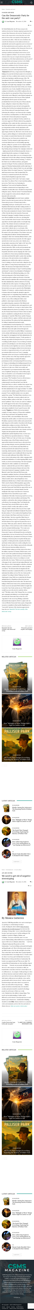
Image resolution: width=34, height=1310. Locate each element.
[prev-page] (3, 765)
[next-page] (6, 765)
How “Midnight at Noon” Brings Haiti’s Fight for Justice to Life (17, 724)
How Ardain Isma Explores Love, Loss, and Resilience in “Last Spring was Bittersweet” (21, 843)
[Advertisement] (15, 784)
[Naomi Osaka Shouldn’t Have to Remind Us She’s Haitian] (6, 854)
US (13, 851)
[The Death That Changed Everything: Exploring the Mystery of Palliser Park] (17, 745)
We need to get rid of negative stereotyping (26, 628)
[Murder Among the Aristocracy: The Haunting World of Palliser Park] (17, 676)
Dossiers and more (10, 9)
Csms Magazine (10, 21)
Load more (16, 861)
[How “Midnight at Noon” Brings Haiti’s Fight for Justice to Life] (17, 711)
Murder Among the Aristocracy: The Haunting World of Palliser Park (17, 690)
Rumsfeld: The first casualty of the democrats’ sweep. (9, 629)
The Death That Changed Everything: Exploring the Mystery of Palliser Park (17, 758)
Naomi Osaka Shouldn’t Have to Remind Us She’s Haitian (21, 854)
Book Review (17, 686)
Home (3, 9)
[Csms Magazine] (3, 21)
